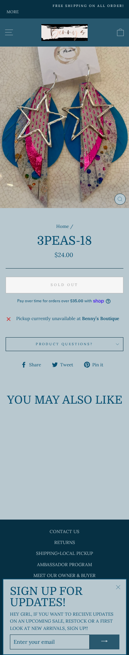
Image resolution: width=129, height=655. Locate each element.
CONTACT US (64, 531)
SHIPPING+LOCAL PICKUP (64, 553)
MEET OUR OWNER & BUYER (64, 575)
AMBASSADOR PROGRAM (64, 564)
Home (62, 226)
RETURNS (64, 542)
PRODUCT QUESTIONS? (64, 344)
